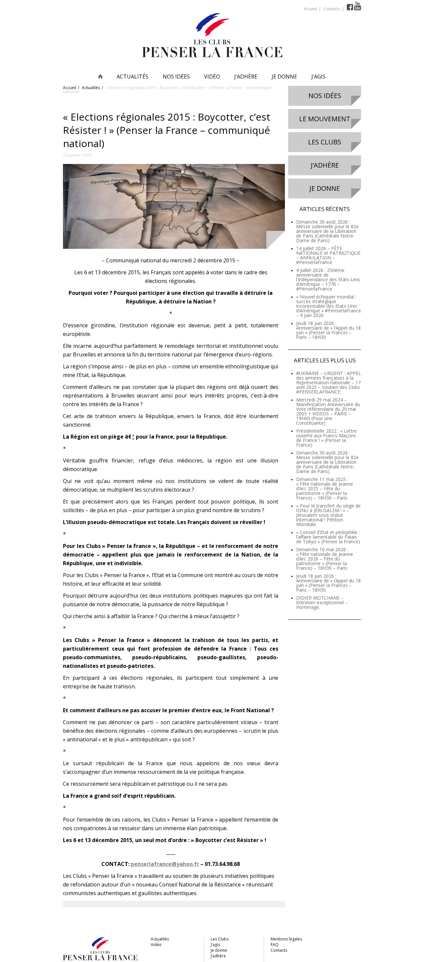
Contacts (332, 9)
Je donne (284, 76)
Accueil (310, 9)
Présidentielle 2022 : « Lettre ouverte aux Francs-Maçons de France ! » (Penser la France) (326, 438)
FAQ (275, 944)
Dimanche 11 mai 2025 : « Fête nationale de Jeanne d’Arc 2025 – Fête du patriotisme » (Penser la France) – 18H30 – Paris (324, 488)
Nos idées (176, 76)
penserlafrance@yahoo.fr (165, 864)
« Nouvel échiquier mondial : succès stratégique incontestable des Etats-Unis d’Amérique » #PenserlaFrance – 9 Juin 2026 (328, 306)
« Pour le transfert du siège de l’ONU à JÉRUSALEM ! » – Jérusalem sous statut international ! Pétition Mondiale (328, 515)
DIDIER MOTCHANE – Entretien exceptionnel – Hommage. (322, 602)
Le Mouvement (324, 118)
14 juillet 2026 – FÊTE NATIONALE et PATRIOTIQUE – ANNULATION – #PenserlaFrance (328, 255)
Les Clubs (324, 141)
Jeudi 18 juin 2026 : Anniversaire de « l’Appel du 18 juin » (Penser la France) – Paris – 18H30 (328, 330)
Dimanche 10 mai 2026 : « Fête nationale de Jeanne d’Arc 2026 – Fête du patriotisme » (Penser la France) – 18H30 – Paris (324, 558)
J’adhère (245, 76)
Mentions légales (286, 939)
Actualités (132, 76)
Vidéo (212, 76)
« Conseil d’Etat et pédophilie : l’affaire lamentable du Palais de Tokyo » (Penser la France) (328, 537)
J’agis (318, 76)
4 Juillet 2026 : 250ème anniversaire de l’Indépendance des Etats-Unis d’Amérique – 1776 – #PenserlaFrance (328, 279)
